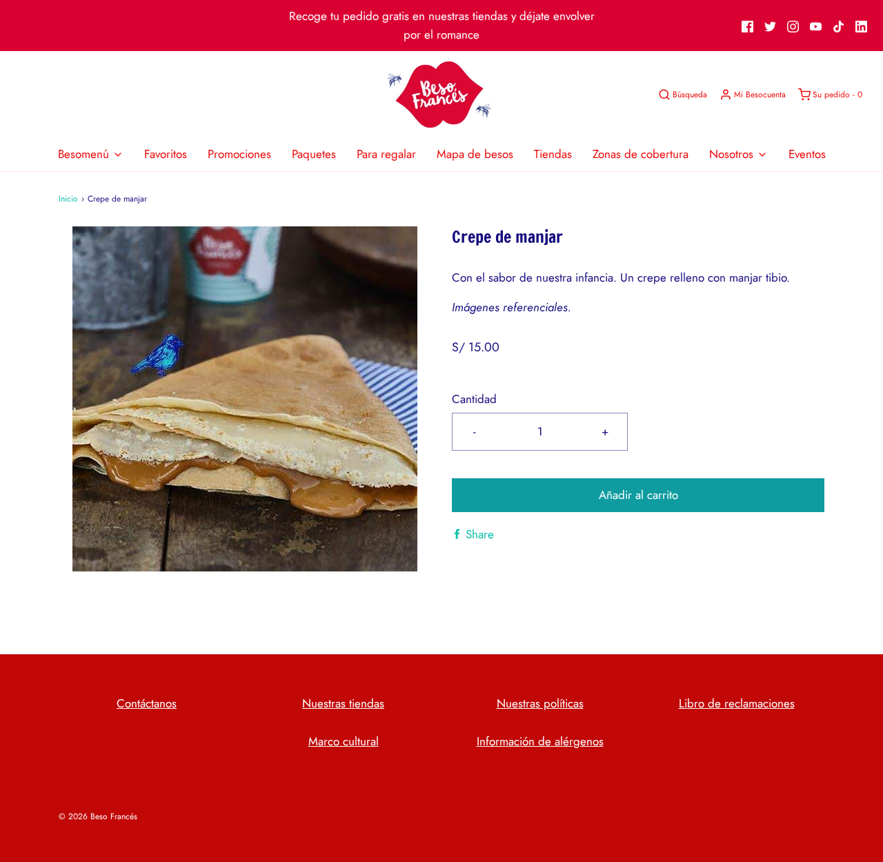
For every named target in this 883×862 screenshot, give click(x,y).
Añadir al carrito (638, 495)
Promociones (239, 154)
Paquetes (314, 154)
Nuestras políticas (540, 703)
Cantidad (474, 399)
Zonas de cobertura (640, 154)
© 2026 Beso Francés (98, 816)
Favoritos (165, 154)
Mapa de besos (475, 154)
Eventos (807, 154)
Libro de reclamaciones (737, 703)
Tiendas (553, 154)
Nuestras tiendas (343, 703)
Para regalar (386, 154)
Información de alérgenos (540, 741)
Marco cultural (343, 741)
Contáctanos (147, 703)
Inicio (68, 199)
